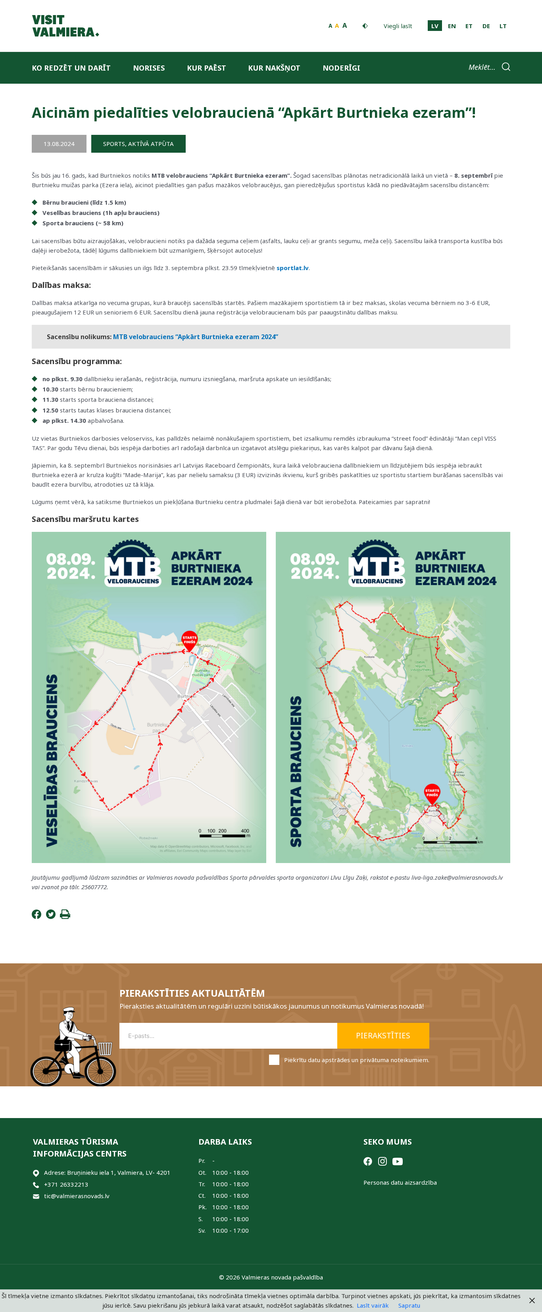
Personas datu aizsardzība (400, 1182)
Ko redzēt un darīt (71, 68)
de (486, 26)
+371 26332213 (66, 1184)
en (452, 26)
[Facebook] (36, 917)
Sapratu (409, 1305)
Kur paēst (206, 68)
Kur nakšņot (274, 68)
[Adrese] (36, 1173)
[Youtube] (397, 1160)
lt (503, 26)
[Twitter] (51, 917)
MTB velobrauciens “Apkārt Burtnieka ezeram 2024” (195, 336)
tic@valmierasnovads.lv (77, 1196)
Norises (149, 68)
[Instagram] (382, 1160)
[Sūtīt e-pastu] (36, 1196)
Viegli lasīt (398, 26)
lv (434, 26)
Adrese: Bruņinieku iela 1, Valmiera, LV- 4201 (107, 1172)
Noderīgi (341, 68)
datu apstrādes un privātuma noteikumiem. (368, 1060)
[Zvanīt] (36, 1184)
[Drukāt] (65, 917)
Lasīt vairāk (373, 1305)
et (469, 26)
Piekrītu (356, 1060)
